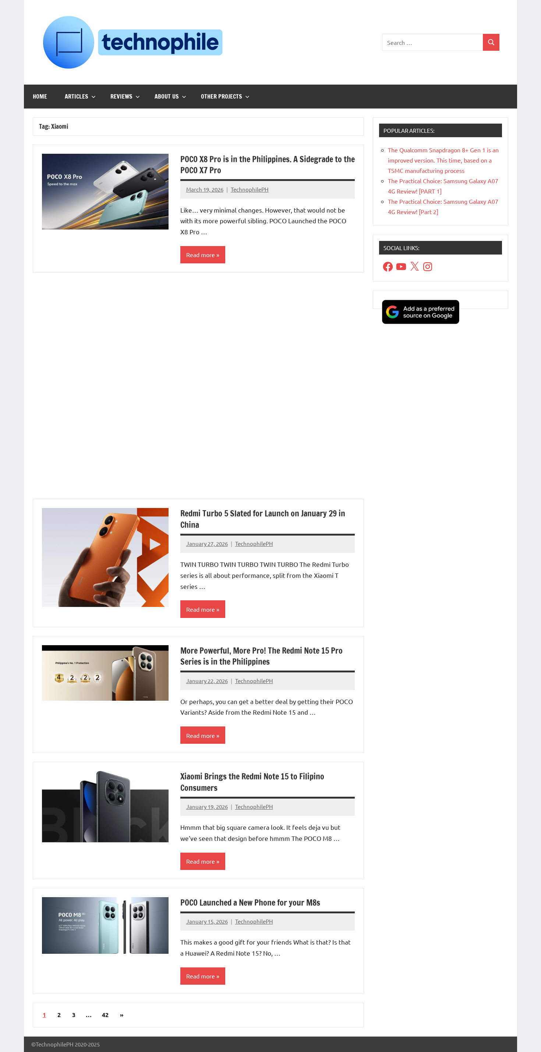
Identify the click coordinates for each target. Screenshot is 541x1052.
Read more (200, 254)
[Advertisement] (198, 390)
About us (167, 96)
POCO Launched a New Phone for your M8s (250, 902)
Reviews (121, 96)
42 (105, 1015)
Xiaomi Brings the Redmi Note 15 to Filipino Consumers (252, 782)
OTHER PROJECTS (221, 96)
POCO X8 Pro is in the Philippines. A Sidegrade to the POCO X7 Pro (267, 164)
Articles (76, 96)
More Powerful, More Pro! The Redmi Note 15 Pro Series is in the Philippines (261, 656)
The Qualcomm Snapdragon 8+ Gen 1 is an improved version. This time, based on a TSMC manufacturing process (443, 160)
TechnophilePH (250, 189)
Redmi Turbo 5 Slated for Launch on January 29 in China (262, 519)
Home (40, 96)
